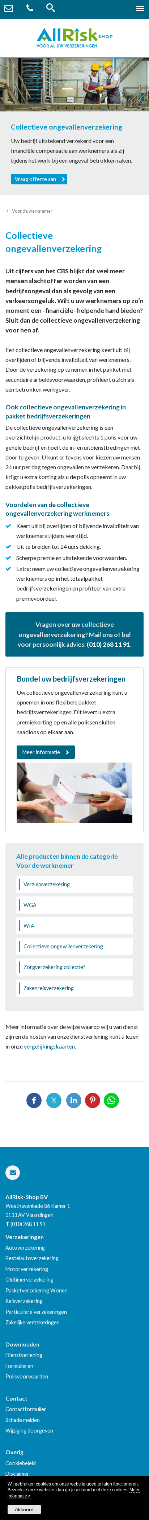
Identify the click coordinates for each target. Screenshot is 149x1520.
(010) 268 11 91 (108, 644)
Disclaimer (17, 1474)
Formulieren (19, 1366)
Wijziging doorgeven (29, 1430)
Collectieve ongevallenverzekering (63, 946)
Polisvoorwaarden (26, 1376)
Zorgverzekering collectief (54, 967)
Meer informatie (41, 752)
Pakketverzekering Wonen (36, 1290)
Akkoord (24, 1509)
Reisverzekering (24, 1301)
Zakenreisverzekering (49, 988)
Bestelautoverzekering (32, 1258)
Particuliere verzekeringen (36, 1312)
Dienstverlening (23, 1355)
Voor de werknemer (32, 211)
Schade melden (22, 1420)
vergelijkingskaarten (49, 1046)
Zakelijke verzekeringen (32, 1322)
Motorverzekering (26, 1269)
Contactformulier (25, 1409)
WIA (29, 926)
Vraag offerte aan (35, 179)
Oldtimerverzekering (29, 1279)
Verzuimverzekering (47, 884)
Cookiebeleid (20, 1463)
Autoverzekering (25, 1248)
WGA (30, 905)
